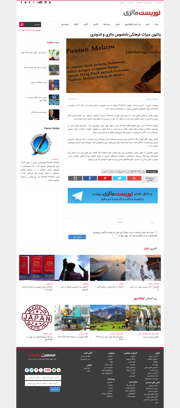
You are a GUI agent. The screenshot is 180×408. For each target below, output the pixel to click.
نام (153, 222)
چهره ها (155, 364)
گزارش (95, 24)
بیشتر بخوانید (47, 333)
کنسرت (110, 390)
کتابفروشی (131, 393)
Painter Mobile (51, 128)
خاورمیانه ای (108, 367)
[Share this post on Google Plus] (134, 180)
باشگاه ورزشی (130, 359)
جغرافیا (155, 361)
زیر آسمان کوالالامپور (133, 24)
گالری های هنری (152, 396)
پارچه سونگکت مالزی (39, 82)
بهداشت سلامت (153, 283)
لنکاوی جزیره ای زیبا (151, 336)
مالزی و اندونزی (125, 171)
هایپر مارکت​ (131, 396)
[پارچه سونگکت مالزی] (54, 89)
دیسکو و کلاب (130, 367)
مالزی (117, 24)
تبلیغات (138, 2)
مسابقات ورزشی (107, 393)
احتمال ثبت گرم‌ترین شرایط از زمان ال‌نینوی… (74, 288)
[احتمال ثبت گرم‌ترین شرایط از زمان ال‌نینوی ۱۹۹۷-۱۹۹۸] (72, 280)
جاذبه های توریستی (152, 333)
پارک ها (132, 364)
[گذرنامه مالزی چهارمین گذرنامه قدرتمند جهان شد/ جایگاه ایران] (37, 280)
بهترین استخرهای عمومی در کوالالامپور (36, 99)
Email (120, 222)
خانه (156, 24)
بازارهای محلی (130, 390)
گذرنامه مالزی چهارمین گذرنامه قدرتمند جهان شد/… (37, 288)
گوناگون (85, 283)
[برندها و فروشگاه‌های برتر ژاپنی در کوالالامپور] (37, 330)
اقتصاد (121, 283)
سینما (133, 373)
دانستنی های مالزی (151, 367)
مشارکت (130, 2)
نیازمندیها (65, 24)
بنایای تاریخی (153, 391)
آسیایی (110, 356)
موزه (156, 402)
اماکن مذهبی (153, 385)
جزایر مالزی (142, 333)
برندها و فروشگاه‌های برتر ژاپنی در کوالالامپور (39, 338)
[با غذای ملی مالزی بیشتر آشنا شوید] (54, 59)
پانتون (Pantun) (138, 171)
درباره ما (158, 2)
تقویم (122, 2)
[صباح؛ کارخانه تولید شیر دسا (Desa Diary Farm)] (107, 330)
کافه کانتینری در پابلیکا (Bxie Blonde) (73, 336)
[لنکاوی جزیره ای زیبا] (143, 330)
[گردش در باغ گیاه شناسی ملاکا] (54, 74)
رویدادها (107, 24)
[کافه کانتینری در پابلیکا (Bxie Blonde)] (72, 330)
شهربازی (132, 376)
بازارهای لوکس (130, 387)
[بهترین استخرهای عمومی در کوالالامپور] (54, 104)
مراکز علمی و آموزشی (150, 399)
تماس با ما (148, 2)
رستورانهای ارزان (107, 370)
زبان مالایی (154, 370)
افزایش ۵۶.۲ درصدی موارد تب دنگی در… (144, 288)
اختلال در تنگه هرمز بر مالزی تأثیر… (109, 286)
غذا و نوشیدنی (153, 376)
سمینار (110, 387)
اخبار (147, 24)
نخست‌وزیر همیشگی (39, 112)
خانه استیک (109, 364)
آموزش (133, 356)
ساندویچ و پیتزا (107, 373)
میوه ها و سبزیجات (151, 378)
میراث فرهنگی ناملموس (110, 171)
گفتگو (76, 24)
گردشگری (49, 283)
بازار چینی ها (130, 385)
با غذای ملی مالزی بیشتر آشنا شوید (34, 52)
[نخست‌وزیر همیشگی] (54, 119)
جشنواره (110, 382)
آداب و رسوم (153, 356)
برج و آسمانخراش (152, 388)
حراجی (110, 385)
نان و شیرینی (85, 359)
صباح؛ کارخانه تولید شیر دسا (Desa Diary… (109, 338)
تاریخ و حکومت (152, 359)
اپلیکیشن (55, 159)
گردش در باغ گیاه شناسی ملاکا (35, 67)
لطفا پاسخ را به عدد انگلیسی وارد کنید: (142, 235)
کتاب (88, 371)
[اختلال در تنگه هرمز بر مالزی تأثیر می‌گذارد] (107, 280)
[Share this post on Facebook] (104, 180)
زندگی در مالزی (152, 373)
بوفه (111, 361)
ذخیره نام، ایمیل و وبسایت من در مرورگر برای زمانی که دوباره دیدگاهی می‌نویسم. (123, 232)
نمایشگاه (110, 396)
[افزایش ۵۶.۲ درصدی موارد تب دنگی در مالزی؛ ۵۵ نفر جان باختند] (143, 280)
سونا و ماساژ (131, 370)
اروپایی (110, 359)
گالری (86, 24)
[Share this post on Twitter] (119, 180)
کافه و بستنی (83, 333)
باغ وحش (132, 361)
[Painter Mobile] (40, 157)
